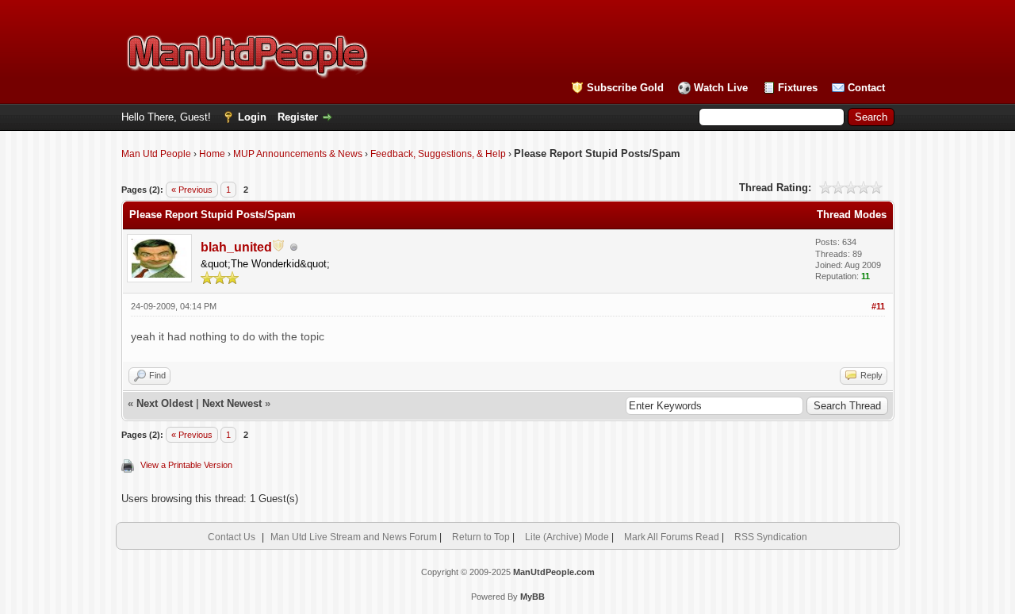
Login (252, 117)
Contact (866, 88)
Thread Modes (852, 215)
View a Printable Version (186, 465)
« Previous (192, 189)
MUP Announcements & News (297, 153)
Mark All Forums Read (671, 537)
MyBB (532, 596)
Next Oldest (164, 403)
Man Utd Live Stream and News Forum (353, 537)
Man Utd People (156, 153)
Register (298, 117)
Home (212, 153)
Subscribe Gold (625, 88)
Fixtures (798, 88)
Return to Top (481, 537)
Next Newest (232, 403)
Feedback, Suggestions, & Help (438, 153)
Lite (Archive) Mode (567, 537)
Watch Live (721, 88)
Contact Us (231, 537)
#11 (878, 306)
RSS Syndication (770, 537)
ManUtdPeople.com (554, 572)
